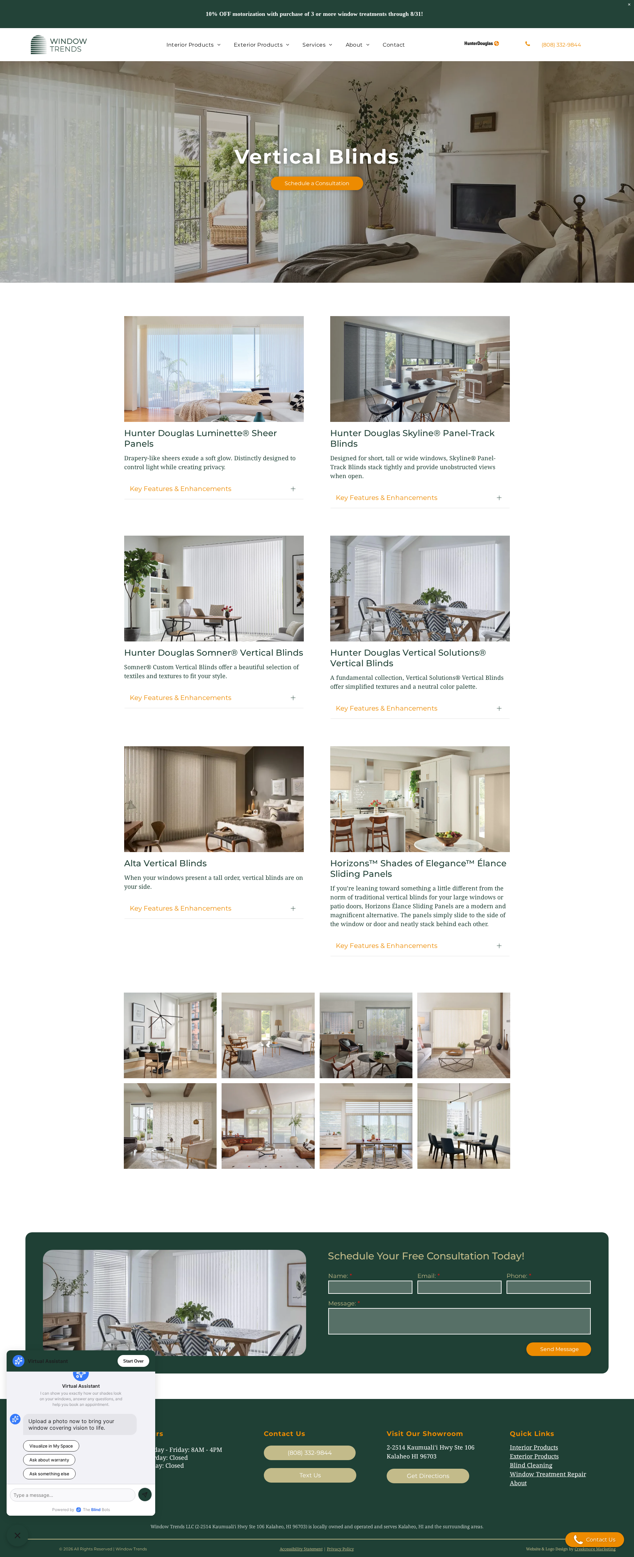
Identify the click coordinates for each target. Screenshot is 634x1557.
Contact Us (601, 1540)
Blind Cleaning (531, 1465)
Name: (338, 1276)
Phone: (517, 1276)
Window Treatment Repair (548, 1474)
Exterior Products (534, 1456)
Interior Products (534, 1447)
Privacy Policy (340, 1549)
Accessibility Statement (301, 1549)
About (518, 1483)
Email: (426, 1276)
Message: (342, 1303)
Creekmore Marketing (595, 1549)
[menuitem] (193, 44)
